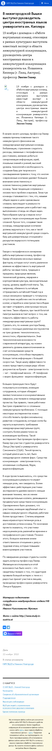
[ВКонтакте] (4, 627)
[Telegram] (8, 627)
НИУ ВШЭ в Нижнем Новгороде (20, 3)
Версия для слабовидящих (13, 701)
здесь (22, 730)
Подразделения (9, 698)
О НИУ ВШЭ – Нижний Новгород (16, 687)
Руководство (8, 691)
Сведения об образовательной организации (21, 694)
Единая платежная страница (14, 711)
